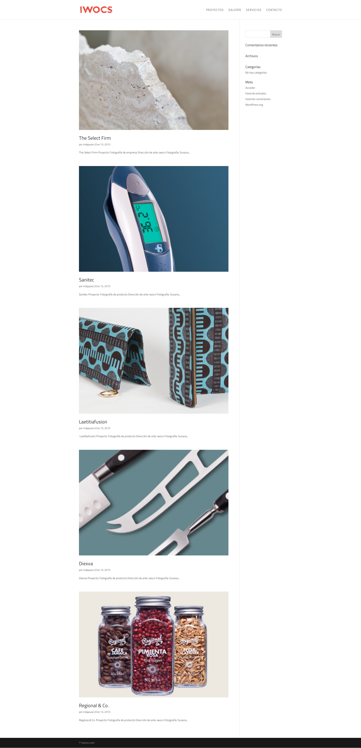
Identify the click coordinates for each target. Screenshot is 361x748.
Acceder (250, 88)
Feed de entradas (255, 93)
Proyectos (215, 10)
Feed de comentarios (258, 99)
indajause (88, 144)
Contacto (274, 10)
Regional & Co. (94, 705)
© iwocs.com (87, 742)
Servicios (254, 10)
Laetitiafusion (93, 421)
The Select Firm (95, 138)
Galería (234, 10)
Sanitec (86, 279)
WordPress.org (254, 104)
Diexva (86, 563)
